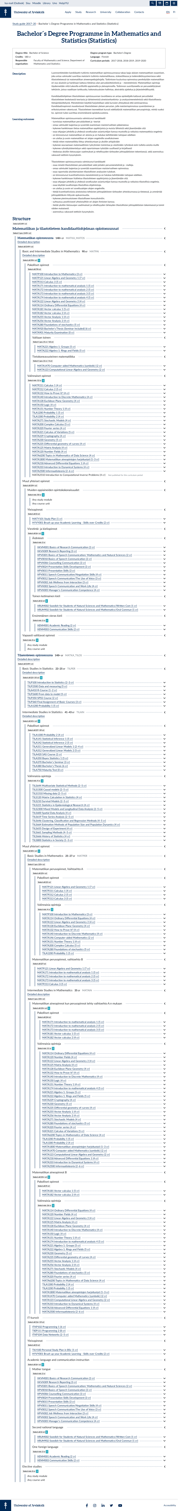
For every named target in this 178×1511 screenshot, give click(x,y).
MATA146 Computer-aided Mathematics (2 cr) (68, 938)
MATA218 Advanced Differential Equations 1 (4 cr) (60, 463)
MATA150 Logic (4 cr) (44, 405)
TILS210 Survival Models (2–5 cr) (50, 801)
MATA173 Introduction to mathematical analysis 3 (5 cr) (63, 293)
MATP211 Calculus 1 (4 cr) (47, 385)
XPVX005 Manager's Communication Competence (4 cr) (68, 590)
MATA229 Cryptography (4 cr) (49, 436)
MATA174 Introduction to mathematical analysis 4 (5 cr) (63, 297)
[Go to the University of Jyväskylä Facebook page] (87, 1505)
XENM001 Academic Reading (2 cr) (56, 625)
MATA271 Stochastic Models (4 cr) (51, 420)
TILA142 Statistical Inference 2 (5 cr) (52, 743)
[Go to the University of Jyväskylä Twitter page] (111, 1505)
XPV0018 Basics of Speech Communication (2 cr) (64, 559)
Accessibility (170, 1505)
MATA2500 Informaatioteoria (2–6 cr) (53, 471)
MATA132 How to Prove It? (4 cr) (50, 393)
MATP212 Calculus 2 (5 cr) (47, 389)
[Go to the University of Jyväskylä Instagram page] (94, 1505)
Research (91, 12)
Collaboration (122, 12)
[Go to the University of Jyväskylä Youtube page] (120, 1505)
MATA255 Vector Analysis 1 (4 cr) (50, 317)
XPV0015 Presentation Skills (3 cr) (56, 571)
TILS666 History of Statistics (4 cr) (51, 836)
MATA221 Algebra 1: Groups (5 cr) (56, 347)
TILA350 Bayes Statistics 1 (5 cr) (50, 758)
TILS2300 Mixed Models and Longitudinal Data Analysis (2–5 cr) (67, 809)
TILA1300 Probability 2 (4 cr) (48, 416)
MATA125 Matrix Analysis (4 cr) (49, 448)
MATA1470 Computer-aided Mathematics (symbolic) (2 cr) (69, 366)
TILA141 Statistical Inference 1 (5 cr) (52, 739)
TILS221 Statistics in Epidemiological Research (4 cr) (61, 805)
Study (78, 12)
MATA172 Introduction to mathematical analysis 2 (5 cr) (63, 290)
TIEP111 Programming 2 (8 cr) (48, 1331)
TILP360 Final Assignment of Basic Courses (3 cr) (54, 702)
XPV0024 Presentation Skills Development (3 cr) (64, 567)
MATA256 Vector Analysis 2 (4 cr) (50, 321)
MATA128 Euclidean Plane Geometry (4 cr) (56, 401)
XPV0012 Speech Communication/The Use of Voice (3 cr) (69, 578)
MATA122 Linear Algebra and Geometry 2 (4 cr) (58, 301)
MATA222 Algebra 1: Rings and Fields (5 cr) (61, 351)
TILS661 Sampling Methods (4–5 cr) (52, 832)
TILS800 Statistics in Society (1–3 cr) (52, 840)
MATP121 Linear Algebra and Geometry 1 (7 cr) (58, 278)
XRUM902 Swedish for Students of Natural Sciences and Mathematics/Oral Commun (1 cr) (87, 610)
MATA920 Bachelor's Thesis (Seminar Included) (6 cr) (61, 329)
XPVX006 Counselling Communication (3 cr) (61, 563)
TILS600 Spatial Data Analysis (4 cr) (51, 813)
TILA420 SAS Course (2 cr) (47, 754)
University (105, 12)
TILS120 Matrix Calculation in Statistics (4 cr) (57, 797)
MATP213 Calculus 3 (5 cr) (47, 282)
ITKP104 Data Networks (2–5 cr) (50, 1335)
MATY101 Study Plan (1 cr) (47, 519)
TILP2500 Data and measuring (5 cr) (47, 686)
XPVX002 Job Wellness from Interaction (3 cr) (62, 582)
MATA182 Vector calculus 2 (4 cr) (50, 313)
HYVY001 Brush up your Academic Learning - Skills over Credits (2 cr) (70, 523)
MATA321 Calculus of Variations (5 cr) (53, 432)
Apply (68, 12)
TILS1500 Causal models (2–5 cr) (50, 789)
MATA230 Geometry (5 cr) (47, 440)
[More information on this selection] (39, 260)
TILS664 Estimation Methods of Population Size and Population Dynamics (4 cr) (76, 825)
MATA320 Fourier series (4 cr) (49, 428)
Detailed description (29, 242)
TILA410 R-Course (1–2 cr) (42, 690)
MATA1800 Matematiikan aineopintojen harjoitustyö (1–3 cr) (65, 459)
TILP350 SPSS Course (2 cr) (42, 698)
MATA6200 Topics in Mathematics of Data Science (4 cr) (63, 455)
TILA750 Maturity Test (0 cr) (47, 770)
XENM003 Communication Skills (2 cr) (58, 629)
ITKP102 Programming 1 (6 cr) (49, 1327)
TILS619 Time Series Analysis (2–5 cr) (53, 817)
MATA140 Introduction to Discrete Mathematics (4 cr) (62, 397)
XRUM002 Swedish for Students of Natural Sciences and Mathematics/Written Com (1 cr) (87, 606)
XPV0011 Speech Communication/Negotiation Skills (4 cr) (69, 574)
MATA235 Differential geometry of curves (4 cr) (59, 444)
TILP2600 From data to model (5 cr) (47, 694)
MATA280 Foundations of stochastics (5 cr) (56, 325)
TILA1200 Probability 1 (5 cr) (48, 413)
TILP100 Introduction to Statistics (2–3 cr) (50, 682)
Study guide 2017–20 (24, 24)
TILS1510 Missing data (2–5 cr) (49, 793)
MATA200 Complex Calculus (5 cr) (51, 424)
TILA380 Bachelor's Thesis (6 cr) (50, 766)
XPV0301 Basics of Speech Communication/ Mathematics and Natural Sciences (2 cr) (84, 555)
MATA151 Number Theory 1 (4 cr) (51, 409)
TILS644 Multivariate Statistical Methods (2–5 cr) (59, 786)
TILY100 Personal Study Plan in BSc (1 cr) (55, 1350)
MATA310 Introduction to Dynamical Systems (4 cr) (60, 467)
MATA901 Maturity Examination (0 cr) (53, 332)
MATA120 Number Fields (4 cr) (49, 451)
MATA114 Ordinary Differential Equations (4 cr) (58, 305)
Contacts (139, 12)
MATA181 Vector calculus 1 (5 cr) (50, 309)
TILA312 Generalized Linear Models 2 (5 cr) (56, 750)
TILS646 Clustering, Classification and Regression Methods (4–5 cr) (69, 821)
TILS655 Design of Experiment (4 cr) (52, 828)
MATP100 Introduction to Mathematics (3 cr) (57, 274)
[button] (89, 228)
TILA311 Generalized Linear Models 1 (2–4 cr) (57, 746)
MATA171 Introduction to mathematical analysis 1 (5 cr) (63, 286)
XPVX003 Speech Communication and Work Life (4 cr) (67, 586)
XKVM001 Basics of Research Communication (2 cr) (66, 547)
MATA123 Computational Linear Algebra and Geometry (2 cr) (71, 370)
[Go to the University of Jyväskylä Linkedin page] (103, 1505)
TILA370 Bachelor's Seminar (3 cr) (51, 762)
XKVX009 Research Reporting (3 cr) (57, 551)
